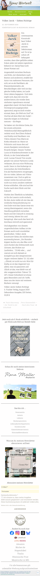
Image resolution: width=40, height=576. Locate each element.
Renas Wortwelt (20, 3)
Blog (30, 12)
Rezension (23, 27)
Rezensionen (20, 12)
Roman (32, 27)
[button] (30, 14)
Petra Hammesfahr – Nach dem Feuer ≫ (29, 303)
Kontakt (23, 14)
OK (38, 572)
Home (10, 12)
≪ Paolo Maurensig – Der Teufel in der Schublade (11, 304)
